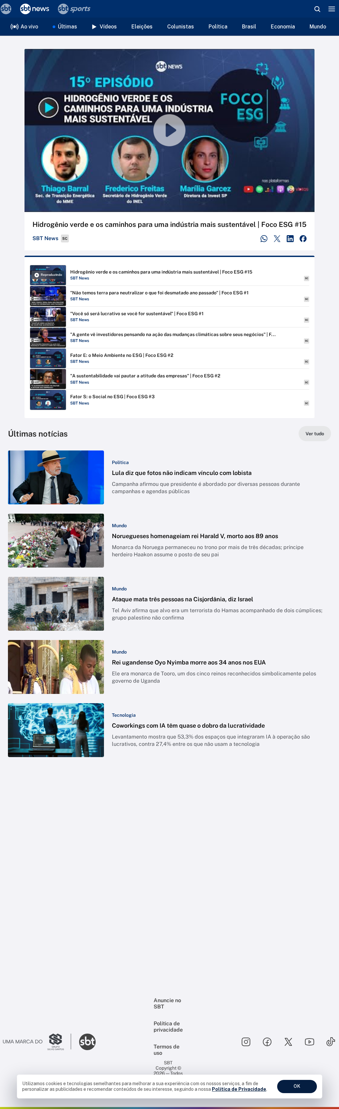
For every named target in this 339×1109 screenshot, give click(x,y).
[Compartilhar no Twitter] (277, 238)
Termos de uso (166, 1050)
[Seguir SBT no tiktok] (330, 1042)
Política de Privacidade (239, 1089)
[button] (169, 477)
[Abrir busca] (317, 9)
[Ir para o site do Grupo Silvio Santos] (37, 1042)
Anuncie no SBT (167, 1003)
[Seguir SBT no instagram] (246, 1042)
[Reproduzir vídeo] (169, 130)
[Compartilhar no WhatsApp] (264, 238)
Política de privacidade (168, 1026)
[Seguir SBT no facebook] (267, 1042)
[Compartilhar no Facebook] (303, 238)
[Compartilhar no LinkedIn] (290, 238)
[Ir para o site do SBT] (87, 1042)
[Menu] (331, 9)
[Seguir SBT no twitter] (288, 1042)
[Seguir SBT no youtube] (309, 1042)
